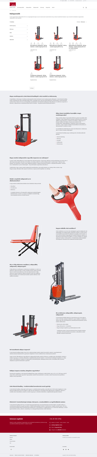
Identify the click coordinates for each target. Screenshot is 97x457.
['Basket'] (86, 7)
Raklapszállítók (28, 7)
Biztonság (42, 7)
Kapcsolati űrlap (58, 427)
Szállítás (11, 439)
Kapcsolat (11, 437)
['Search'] (83, 7)
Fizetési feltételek (12, 441)
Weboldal (60, 429)
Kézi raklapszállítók (20, 7)
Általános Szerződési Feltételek (19, 455)
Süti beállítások (36, 455)
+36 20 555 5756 (55, 419)
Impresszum (11, 455)
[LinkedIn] (66, 449)
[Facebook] (63, 449)
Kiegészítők (48, 7)
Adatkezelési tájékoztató (29, 455)
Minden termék (12, 7)
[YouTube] (68, 449)
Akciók (53, 7)
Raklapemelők (35, 7)
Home (10, 10)
